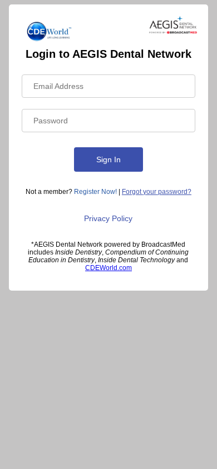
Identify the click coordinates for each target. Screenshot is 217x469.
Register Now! (95, 192)
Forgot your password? (156, 192)
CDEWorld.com (108, 268)
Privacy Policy (108, 218)
